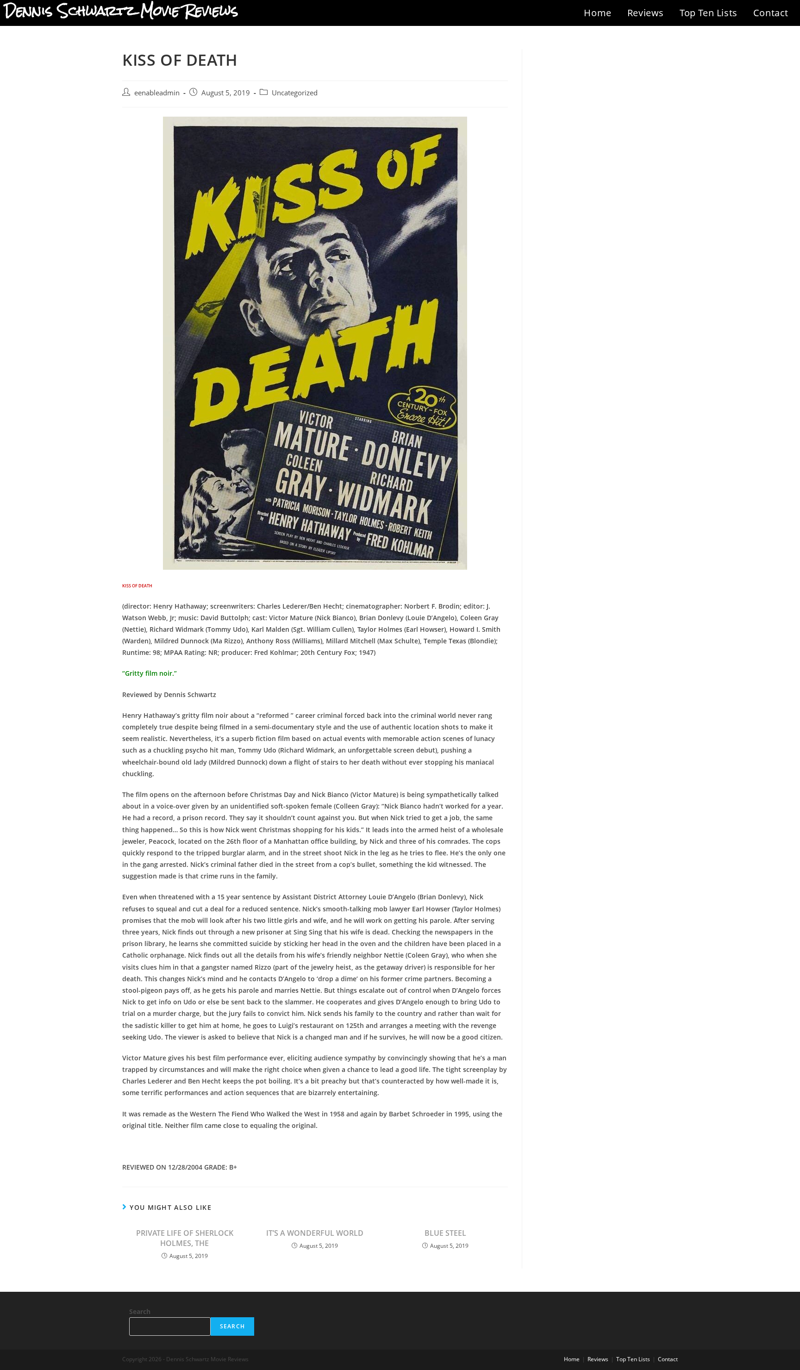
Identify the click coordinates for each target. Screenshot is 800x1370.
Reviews (645, 12)
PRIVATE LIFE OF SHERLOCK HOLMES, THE (184, 1238)
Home (597, 12)
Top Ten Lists (709, 12)
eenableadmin (157, 92)
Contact (770, 12)
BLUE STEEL (445, 1233)
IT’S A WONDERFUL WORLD (314, 1233)
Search (139, 1311)
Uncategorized (295, 92)
